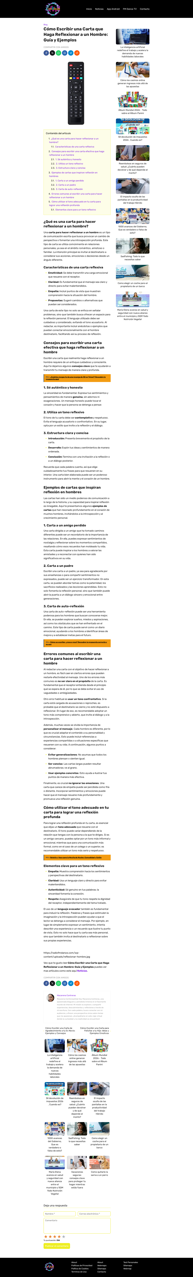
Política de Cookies (80, 1268)
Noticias (99, 9)
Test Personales (130, 1262)
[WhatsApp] (58, 53)
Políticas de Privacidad (81, 1265)
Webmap (127, 1268)
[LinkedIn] (64, 53)
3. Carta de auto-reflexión (69, 189)
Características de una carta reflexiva (74, 146)
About (74, 1262)
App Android (113, 9)
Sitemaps (101, 1268)
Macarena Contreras (66, 995)
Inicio (89, 9)
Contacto (144, 9)
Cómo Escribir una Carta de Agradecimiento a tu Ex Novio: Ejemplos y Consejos (60, 1031)
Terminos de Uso (79, 1272)
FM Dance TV (130, 9)
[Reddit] (77, 53)
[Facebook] (46, 53)
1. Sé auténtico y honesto (68, 159)
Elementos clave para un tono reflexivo (76, 209)
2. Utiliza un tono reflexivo (69, 163)
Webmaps (101, 1265)
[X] (52, 53)
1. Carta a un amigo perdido (70, 180)
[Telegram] (70, 53)
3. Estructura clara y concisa (70, 168)
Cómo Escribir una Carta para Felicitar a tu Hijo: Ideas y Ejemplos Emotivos (94, 1031)
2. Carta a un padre (66, 185)
